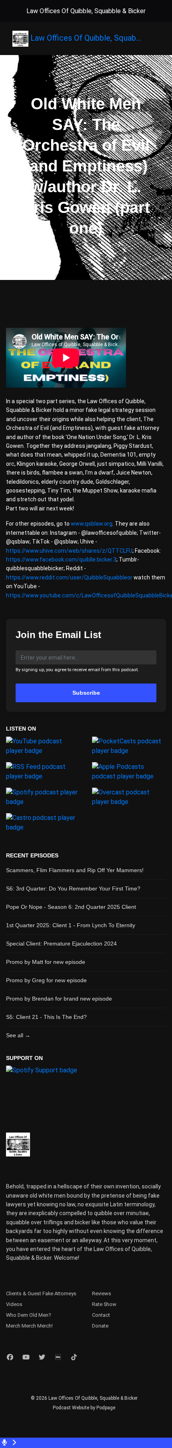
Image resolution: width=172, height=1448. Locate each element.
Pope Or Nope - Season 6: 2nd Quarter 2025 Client (71, 907)
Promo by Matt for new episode (45, 962)
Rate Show (104, 1304)
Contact (101, 1315)
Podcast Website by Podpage (84, 1408)
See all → (18, 1035)
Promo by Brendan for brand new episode (59, 998)
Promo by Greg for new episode (46, 980)
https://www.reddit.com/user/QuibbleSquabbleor (69, 577)
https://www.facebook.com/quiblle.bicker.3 (61, 559)
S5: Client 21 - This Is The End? (46, 1017)
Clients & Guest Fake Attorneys (41, 1293)
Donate (100, 1326)
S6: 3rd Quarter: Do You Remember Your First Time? (73, 888)
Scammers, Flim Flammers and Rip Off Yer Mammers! (75, 870)
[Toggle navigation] (159, 40)
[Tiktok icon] (74, 1357)
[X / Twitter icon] (42, 1357)
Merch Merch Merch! (29, 1326)
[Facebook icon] (10, 1357)
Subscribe (86, 693)
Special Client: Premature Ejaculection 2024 (61, 943)
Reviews (101, 1293)
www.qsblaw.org (91, 523)
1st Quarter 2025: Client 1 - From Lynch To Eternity (70, 925)
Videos (14, 1304)
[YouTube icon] (26, 1357)
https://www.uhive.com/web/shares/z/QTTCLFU (69, 551)
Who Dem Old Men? (28, 1315)
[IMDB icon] (58, 1357)
